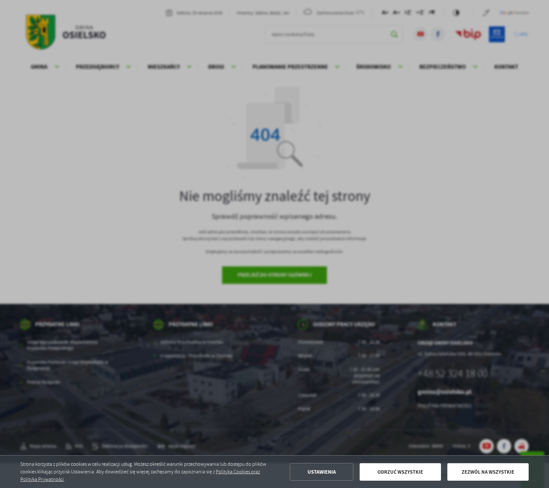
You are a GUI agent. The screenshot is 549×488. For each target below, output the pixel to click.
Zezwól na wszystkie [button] (488, 472)
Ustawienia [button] (322, 472)
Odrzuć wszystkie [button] (400, 472)
